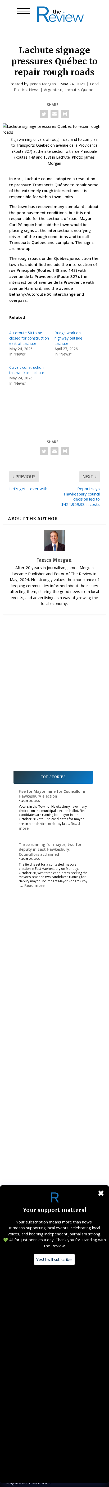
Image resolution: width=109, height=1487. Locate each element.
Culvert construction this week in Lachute (26, 370)
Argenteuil (53, 89)
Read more (34, 885)
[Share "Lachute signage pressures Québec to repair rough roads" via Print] (65, 114)
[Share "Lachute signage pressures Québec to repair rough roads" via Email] (54, 114)
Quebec (88, 89)
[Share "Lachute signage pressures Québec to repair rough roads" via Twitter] (44, 114)
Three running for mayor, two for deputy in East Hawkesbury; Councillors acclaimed (50, 849)
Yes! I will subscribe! (54, 1259)
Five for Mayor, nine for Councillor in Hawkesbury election (53, 794)
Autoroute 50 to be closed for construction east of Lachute (29, 338)
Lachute (72, 89)
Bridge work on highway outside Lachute (68, 338)
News (34, 89)
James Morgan (43, 83)
